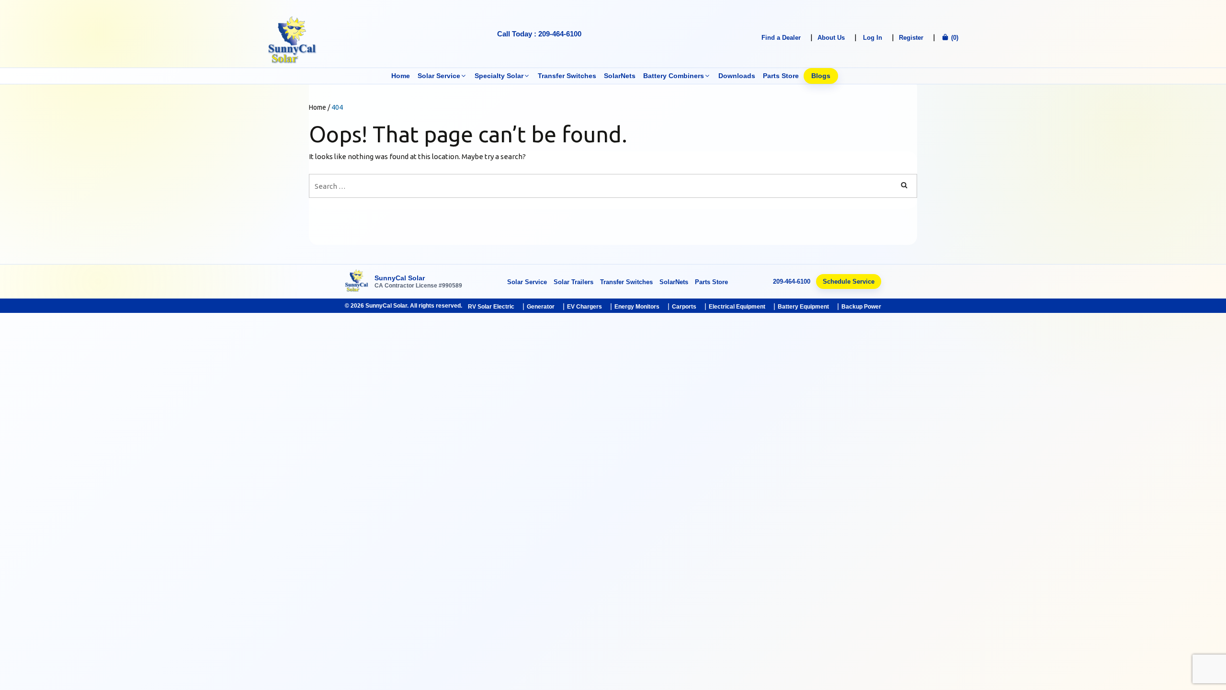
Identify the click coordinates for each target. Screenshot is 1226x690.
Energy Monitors (636, 306)
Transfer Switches (567, 76)
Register (911, 37)
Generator (541, 306)
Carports (684, 306)
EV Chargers (584, 306)
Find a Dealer (781, 37)
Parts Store (781, 76)
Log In (872, 37)
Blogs (820, 76)
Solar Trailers (573, 282)
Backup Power (861, 306)
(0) (953, 37)
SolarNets (620, 76)
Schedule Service (848, 281)
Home (400, 76)
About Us (831, 37)
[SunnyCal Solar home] (357, 281)
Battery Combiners (673, 76)
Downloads (736, 76)
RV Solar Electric (491, 306)
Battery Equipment (803, 306)
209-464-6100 (791, 281)
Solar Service (439, 76)
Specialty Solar (499, 76)
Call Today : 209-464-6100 (539, 34)
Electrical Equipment (737, 306)
